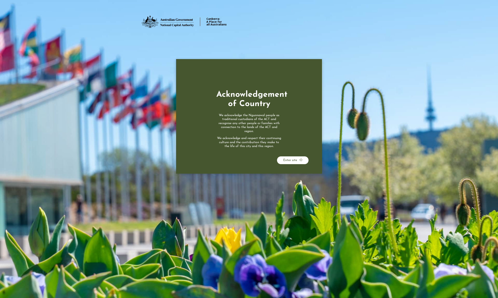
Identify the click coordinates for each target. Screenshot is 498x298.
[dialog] (249, 116)
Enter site (290, 160)
